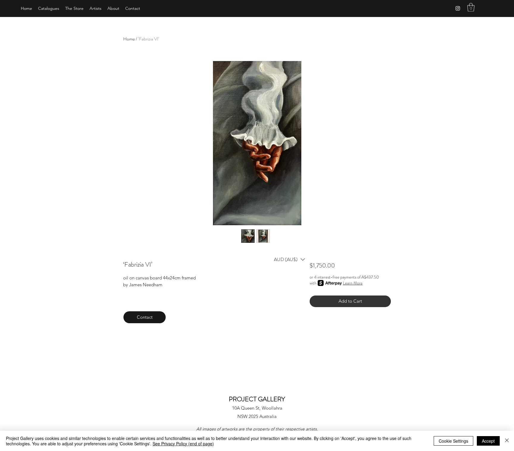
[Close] (506, 441)
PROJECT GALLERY (257, 399)
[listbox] (289, 259)
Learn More (353, 283)
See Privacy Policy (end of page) (183, 444)
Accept (488, 441)
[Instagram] (458, 8)
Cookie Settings (453, 441)
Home (129, 38)
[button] (470, 7)
